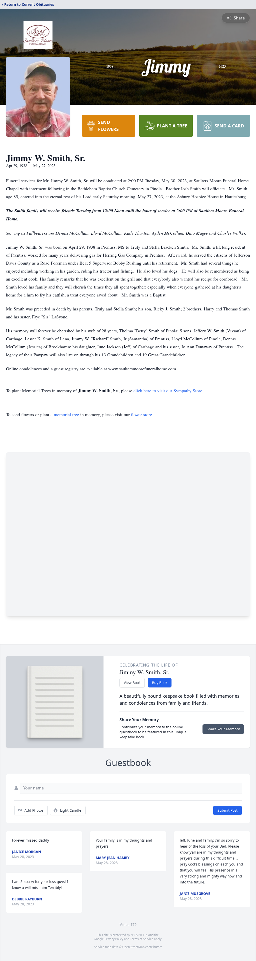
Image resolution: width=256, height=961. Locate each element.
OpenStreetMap (133, 947)
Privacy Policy (113, 939)
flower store (141, 414)
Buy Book (159, 682)
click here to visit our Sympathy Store (168, 390)
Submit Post (228, 810)
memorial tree (66, 414)
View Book (132, 682)
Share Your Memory (223, 729)
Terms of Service (141, 939)
